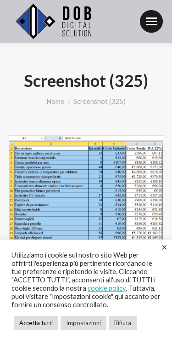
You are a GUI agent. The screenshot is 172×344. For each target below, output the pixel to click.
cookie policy (107, 288)
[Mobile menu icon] (151, 21)
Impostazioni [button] (83, 323)
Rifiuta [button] (122, 323)
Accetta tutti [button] (36, 323)
